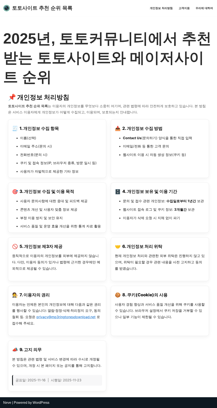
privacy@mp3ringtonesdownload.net (66, 317)
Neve (7, 402)
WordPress (41, 402)
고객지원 (184, 8)
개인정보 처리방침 (161, 8)
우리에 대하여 (204, 8)
